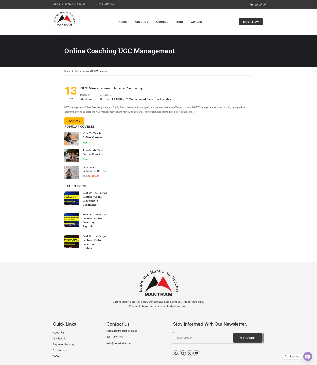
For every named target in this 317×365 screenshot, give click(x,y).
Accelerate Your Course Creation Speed (93, 154)
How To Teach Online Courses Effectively (92, 137)
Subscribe (247, 338)
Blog (179, 21)
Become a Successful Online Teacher (94, 170)
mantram (86, 99)
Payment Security (63, 344)
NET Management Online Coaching (111, 88)
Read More (74, 121)
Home (122, 21)
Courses (162, 21)
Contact (196, 21)
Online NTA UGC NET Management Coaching (129, 99)
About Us (141, 21)
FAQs (56, 356)
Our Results (60, 338)
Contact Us (60, 350)
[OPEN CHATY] (307, 356)
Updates (165, 99)
